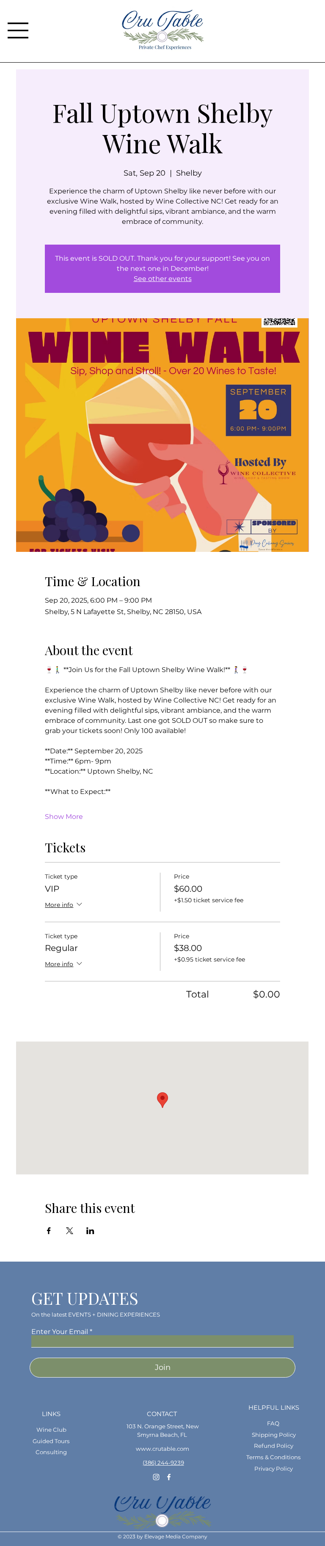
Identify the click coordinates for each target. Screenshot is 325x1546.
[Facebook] (169, 1477)
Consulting (51, 1452)
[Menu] (18, 30)
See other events (163, 279)
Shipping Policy (274, 1434)
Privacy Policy (273, 1468)
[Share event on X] (70, 1230)
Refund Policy (273, 1445)
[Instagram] (156, 1477)
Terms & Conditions (273, 1457)
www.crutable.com (162, 1448)
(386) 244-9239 (163, 1462)
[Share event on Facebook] (49, 1230)
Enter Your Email (59, 1331)
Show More (64, 817)
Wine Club (51, 1429)
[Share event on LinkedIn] (90, 1230)
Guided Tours (51, 1441)
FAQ (273, 1423)
